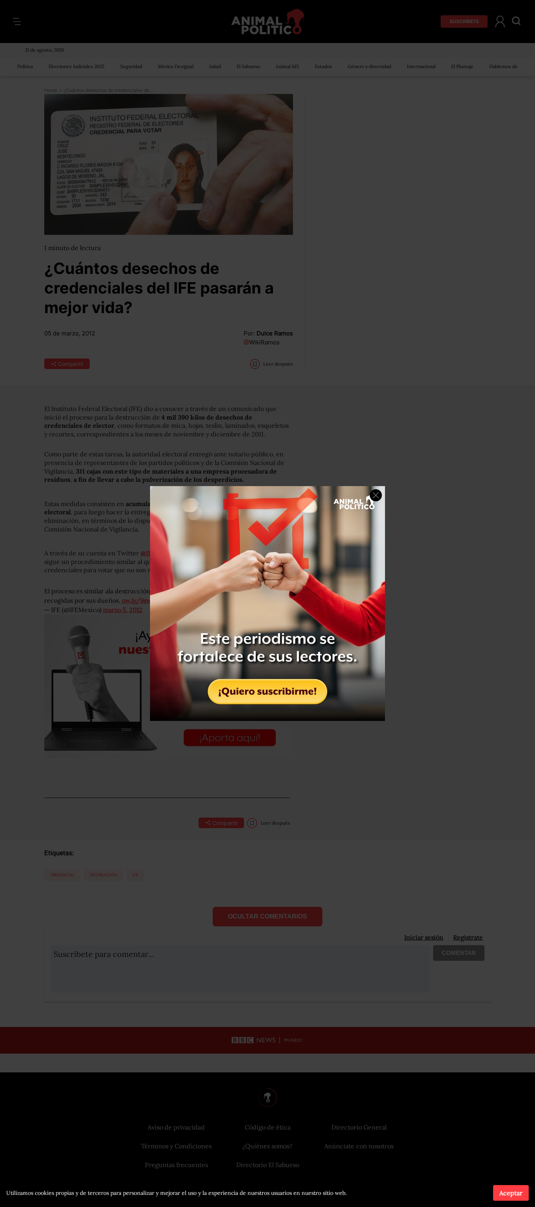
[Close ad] (376, 495)
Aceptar (510, 1193)
